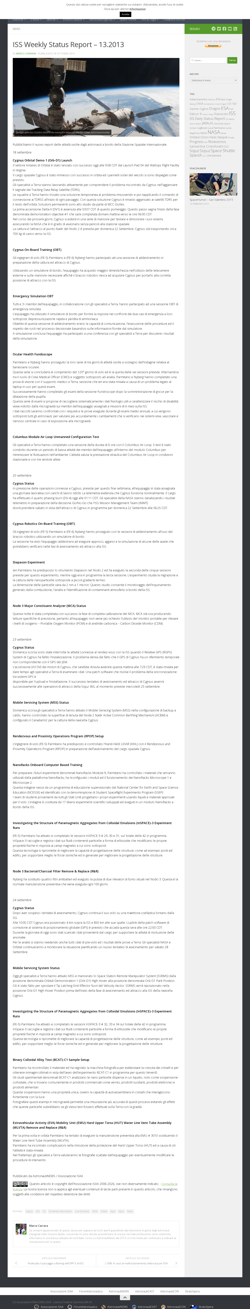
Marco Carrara (26, 53)
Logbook (202, 128)
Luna (228, 128)
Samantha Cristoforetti (206, 146)
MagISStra (195, 133)
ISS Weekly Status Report (60, 1211)
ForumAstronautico (91, 1291)
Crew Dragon (221, 104)
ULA (204, 155)
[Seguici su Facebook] (224, 29)
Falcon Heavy (207, 114)
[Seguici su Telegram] (213, 29)
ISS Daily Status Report (207, 118)
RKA (206, 142)
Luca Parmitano (82, 1211)
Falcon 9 (196, 114)
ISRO (225, 114)
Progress (196, 141)
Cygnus (29, 1211)
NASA (94, 1211)
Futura (218, 114)
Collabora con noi (174, 19)
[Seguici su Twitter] (219, 29)
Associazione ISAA (61, 1291)
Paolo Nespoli (218, 137)
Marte (204, 133)
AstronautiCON (169, 1291)
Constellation (209, 104)
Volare (130, 1211)
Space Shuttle (223, 150)
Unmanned (214, 155)
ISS (44, 1211)
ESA (37, 1211)
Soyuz (121, 1211)
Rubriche (18, 19)
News (16, 29)
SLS (226, 146)
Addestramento (198, 99)
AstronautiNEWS (119, 1291)
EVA (231, 109)
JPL (212, 123)
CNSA (199, 104)
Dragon (214, 108)
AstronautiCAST (144, 1291)
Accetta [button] (125, 14)
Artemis (211, 99)
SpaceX (196, 155)
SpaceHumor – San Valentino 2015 (211, 200)
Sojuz (112, 1211)
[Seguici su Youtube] (230, 29)
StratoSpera (192, 1291)
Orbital (104, 1211)
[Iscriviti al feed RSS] (235, 29)
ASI (218, 99)
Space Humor (128, 19)
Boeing (192, 104)
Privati (231, 137)
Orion (205, 137)
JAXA (205, 123)
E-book (35, 19)
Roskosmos (217, 141)
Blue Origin (226, 99)
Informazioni (138, 9)
